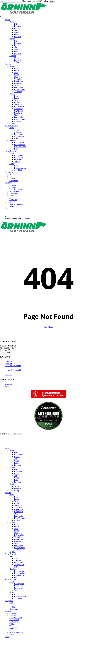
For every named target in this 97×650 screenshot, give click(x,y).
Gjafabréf (13, 628)
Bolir (16, 497)
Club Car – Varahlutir (13, 366)
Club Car (8, 630)
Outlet (7, 637)
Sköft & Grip (14, 491)
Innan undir (18, 516)
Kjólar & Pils (19, 535)
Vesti (16, 501)
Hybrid (17, 457)
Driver (16, 452)
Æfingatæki (9, 601)
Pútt (10, 605)
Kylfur (7, 448)
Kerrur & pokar (10, 579)
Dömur (12, 467)
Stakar (16, 486)
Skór (16, 514)
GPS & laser (14, 620)
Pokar (11, 582)
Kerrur (11, 592)
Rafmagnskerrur (20, 596)
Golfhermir (13, 609)
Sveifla (12, 607)
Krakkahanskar (20, 575)
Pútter (16, 463)
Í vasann (12, 613)
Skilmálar (8, 384)
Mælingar (8, 361)
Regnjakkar (18, 510)
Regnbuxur (18, 512)
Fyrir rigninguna (15, 618)
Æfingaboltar (19, 565)
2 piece (17, 558)
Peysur (16, 499)
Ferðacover (18, 588)
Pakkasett (17, 465)
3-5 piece (17, 560)
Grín (16, 567)
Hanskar (12, 569)
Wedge (16, 461)
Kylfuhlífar (13, 622)
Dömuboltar (18, 563)
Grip (11, 603)
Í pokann (12, 615)
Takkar (12, 624)
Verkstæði (8, 364)
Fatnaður (8, 493)
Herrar (11, 450)
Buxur (16, 503)
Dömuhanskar (19, 573)
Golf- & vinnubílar (16, 632)
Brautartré (18, 455)
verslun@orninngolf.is (13, 370)
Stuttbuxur (18, 505)
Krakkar (12, 484)
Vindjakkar (18, 507)
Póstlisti (8, 386)
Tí (10, 626)
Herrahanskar (19, 571)
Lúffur (16, 577)
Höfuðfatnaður (19, 518)
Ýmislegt (8, 611)
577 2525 (8, 375)
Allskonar (18, 520)
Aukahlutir (18, 599)
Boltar (11, 556)
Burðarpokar (19, 584)
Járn (15, 459)
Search (52, 1)
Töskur (17, 590)
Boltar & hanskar (11, 554)
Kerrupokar (18, 586)
